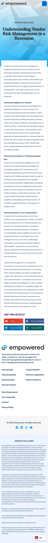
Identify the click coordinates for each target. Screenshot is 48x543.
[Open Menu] (44, 3)
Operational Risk (24, 22)
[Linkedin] (21, 427)
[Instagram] (26, 427)
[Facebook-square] (17, 427)
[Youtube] (31, 427)
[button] (13, 321)
